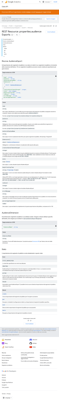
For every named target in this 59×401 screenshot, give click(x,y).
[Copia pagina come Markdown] (17, 35)
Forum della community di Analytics (29, 361)
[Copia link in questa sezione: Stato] (7, 249)
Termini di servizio (44, 360)
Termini (4, 393)
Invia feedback (51, 32)
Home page (4, 25)
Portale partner (43, 355)
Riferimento (30, 27)
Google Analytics (18, 25)
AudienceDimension (16, 85)
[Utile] (54, 26)
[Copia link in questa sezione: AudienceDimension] (20, 213)
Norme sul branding (44, 365)
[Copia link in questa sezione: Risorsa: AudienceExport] (23, 61)
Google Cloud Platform (7, 382)
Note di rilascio (5, 360)
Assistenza (4, 362)
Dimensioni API (36, 241)
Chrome (4, 377)
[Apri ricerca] (40, 2)
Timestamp (11, 170)
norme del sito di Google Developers (10, 332)
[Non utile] (56, 26)
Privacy (9, 393)
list (3, 305)
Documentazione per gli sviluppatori (12, 27)
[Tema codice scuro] (56, 76)
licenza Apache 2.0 (37, 330)
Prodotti (11, 25)
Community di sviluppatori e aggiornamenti (27, 358)
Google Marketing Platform (46, 357)
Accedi (55, 1)
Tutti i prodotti (5, 387)
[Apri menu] (2, 2)
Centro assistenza (6, 355)
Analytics (17, 2)
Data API (5, 7)
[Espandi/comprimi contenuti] (13, 39)
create (4, 294)
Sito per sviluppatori (6, 357)
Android (4, 375)
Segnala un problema (7, 365)
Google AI (4, 385)
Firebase (4, 380)
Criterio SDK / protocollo (45, 362)
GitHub (28, 12)
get (3, 299)
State (14, 91)
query (4, 310)
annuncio (38, 12)
